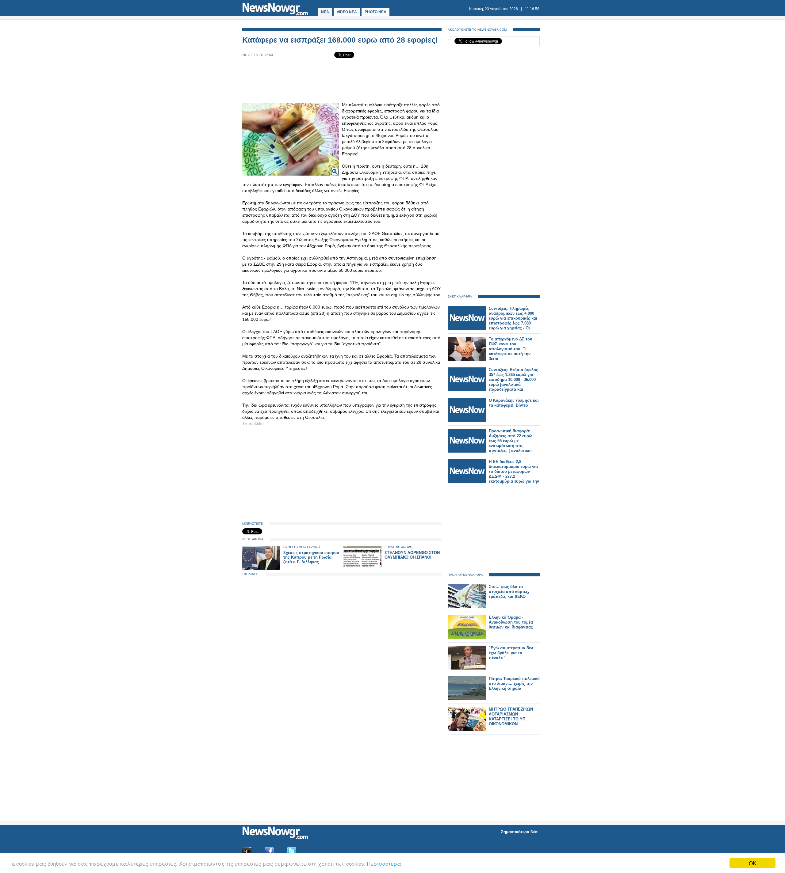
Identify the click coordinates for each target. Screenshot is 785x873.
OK (752, 863)
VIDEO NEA (347, 12)
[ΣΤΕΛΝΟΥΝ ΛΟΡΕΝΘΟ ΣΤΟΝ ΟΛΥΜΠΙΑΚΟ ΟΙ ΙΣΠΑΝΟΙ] (362, 568)
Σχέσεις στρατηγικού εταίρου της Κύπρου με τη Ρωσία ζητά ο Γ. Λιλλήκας (311, 557)
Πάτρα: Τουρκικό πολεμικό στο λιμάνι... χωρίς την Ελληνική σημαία (514, 683)
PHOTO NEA (375, 12)
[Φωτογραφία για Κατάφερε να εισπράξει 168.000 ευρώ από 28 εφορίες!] (334, 167)
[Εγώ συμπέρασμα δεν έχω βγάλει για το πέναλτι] (467, 668)
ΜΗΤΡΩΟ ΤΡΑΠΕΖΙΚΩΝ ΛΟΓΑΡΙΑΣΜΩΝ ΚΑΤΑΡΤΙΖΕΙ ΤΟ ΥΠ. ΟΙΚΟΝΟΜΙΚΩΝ (511, 716)
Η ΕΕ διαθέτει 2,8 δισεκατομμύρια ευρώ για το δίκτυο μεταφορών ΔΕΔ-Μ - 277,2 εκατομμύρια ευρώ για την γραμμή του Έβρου (514, 473)
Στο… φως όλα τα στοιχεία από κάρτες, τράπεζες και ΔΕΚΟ (509, 591)
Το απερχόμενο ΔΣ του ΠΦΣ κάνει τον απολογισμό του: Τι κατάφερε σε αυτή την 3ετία (510, 349)
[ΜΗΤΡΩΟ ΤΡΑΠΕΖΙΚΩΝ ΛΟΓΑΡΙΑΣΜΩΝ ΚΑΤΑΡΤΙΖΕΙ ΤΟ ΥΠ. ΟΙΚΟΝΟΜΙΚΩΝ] (467, 729)
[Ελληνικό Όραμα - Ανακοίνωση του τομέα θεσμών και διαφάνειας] (467, 637)
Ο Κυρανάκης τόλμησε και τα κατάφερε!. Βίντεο (514, 403)
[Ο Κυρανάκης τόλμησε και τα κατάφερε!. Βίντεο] (467, 420)
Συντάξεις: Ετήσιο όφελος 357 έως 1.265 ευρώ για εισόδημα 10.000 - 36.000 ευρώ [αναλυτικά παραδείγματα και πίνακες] (513, 382)
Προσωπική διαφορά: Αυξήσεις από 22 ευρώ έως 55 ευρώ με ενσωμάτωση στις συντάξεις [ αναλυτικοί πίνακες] (510, 443)
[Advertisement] (342, 81)
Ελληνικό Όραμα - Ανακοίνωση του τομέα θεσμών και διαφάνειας (511, 622)
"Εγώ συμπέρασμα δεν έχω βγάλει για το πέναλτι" (511, 653)
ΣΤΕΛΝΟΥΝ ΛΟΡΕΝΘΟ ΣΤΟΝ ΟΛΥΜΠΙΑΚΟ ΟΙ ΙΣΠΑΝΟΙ (412, 555)
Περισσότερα (384, 863)
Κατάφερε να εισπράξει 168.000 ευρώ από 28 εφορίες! (340, 40)
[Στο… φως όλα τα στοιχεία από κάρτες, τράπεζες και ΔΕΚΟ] (467, 607)
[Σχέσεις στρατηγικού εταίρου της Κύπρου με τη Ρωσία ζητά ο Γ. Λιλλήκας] (261, 568)
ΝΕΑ (325, 12)
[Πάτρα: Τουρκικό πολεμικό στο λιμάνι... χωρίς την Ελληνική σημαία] (467, 699)
